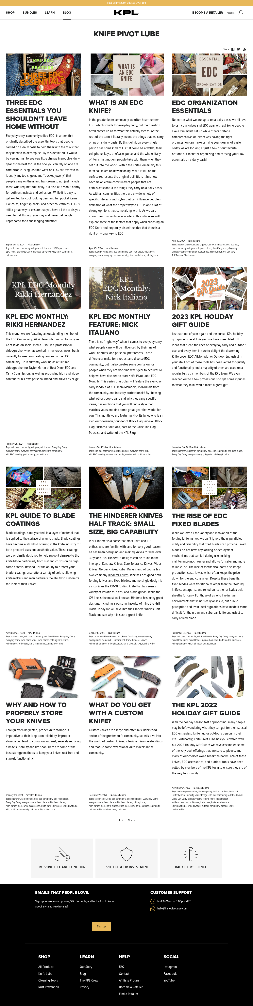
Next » (131, 820)
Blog (67, 12)
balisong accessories (187, 791)
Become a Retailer (207, 12)
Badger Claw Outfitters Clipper (191, 244)
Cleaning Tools (48, 980)
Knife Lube (45, 973)
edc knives (46, 248)
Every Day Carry (24, 251)
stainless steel (199, 643)
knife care (23, 643)
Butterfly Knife (101, 251)
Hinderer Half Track (122, 640)
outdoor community (115, 454)
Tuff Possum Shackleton (183, 255)
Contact (124, 973)
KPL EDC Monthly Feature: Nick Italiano (119, 324)
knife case (57, 806)
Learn (50, 12)
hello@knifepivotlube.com (172, 908)
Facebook (170, 973)
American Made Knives (105, 636)
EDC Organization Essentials (205, 107)
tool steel (211, 643)
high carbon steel (210, 640)
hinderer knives (139, 640)
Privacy (84, 986)
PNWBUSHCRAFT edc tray (222, 251)
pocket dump (29, 454)
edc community (23, 248)
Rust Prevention (48, 986)
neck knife (135, 806)
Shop (10, 12)
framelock (106, 640)
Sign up (101, 926)
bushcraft (181, 451)
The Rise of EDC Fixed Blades (199, 520)
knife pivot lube (55, 643)
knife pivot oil (130, 643)
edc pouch (201, 248)
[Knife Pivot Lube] (126, 12)
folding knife (152, 255)
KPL (146, 451)
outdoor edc (11, 255)
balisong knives (220, 791)
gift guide (207, 454)
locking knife (148, 643)
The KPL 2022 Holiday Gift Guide (206, 709)
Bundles (30, 12)
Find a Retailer (128, 993)
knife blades (12, 643)
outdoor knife (144, 454)
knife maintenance (38, 643)
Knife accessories (32, 806)
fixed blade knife (137, 255)
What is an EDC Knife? (116, 107)
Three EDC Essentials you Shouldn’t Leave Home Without (36, 115)
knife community (54, 451)
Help (124, 956)
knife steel (124, 806)
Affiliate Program (130, 980)
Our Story (86, 966)
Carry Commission (216, 244)
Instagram (170, 966)
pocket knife (42, 454)
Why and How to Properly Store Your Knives (36, 713)
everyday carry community (59, 251)
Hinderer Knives (118, 574)
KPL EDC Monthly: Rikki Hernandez (37, 320)
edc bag (234, 244)
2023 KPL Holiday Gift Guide (202, 321)
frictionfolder (222, 798)
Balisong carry (205, 791)
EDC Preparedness (60, 248)
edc (13, 248)
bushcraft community (197, 451)
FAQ (121, 966)
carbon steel (17, 636)
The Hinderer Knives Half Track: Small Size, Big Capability (126, 524)
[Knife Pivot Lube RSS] (244, 49)
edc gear (35, 248)
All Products (46, 966)
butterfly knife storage (197, 795)
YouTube (169, 980)
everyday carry (39, 251)
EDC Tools (10, 251)
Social (171, 956)
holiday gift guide (221, 454)
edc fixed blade (136, 251)
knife (65, 640)
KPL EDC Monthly (14, 454)
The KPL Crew (89, 980)
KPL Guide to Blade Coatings (40, 520)
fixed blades (43, 640)
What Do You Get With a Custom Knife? (120, 713)
